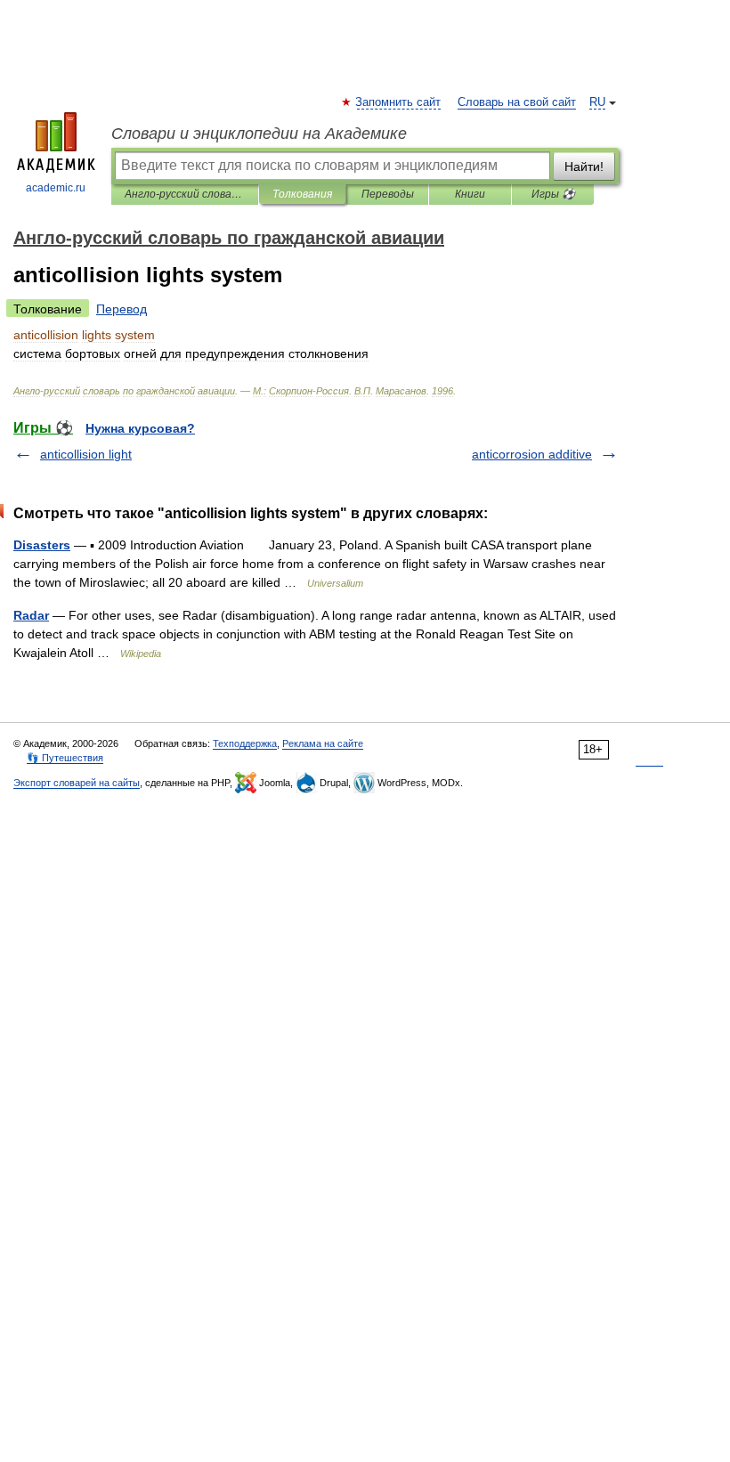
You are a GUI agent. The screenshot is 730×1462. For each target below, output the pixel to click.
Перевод (121, 309)
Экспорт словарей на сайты (76, 782)
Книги (470, 194)
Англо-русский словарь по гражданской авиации (185, 194)
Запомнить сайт (399, 102)
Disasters (41, 545)
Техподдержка (245, 743)
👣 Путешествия (65, 757)
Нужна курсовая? (140, 428)
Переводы (387, 194)
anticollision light (86, 454)
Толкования (302, 194)
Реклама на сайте (322, 743)
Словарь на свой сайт (517, 102)
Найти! (584, 166)
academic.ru (55, 188)
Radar (31, 615)
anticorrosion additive (532, 454)
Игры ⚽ (553, 194)
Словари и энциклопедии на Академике (259, 133)
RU (597, 102)
